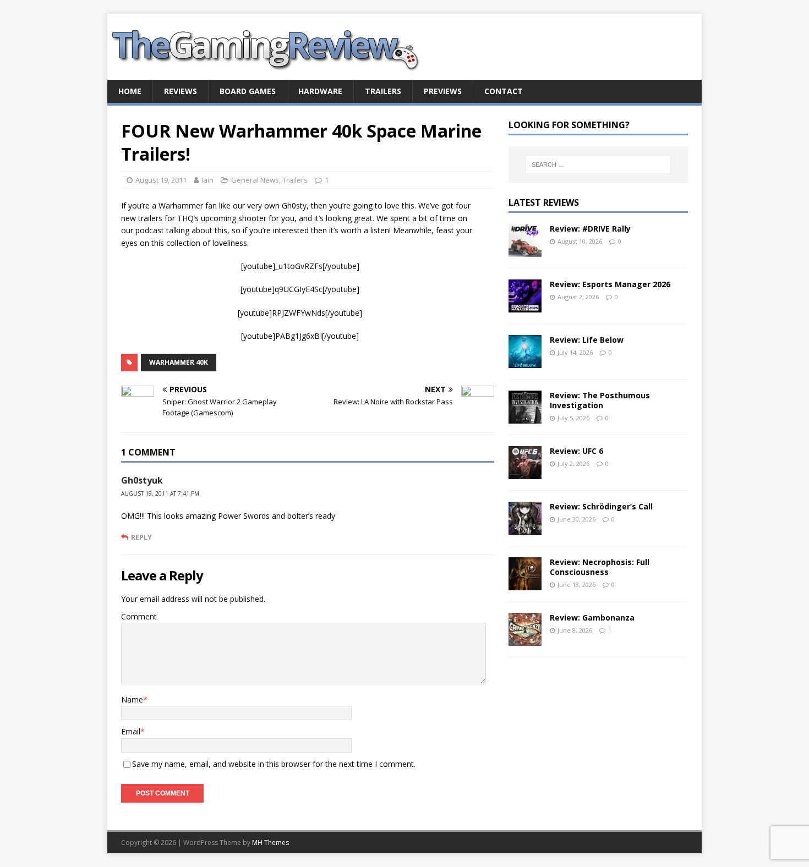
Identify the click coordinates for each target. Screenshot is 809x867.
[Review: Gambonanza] (525, 639)
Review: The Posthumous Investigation (600, 400)
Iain (207, 180)
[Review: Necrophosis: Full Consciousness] (525, 583)
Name (132, 699)
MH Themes (270, 842)
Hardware (320, 91)
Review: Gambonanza (592, 617)
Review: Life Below (587, 339)
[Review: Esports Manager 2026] (525, 305)
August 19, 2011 (161, 180)
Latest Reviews (544, 202)
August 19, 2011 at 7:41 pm (160, 493)
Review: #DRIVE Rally (590, 228)
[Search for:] (598, 164)
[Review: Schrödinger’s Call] (525, 528)
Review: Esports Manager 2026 (610, 284)
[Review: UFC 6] (525, 472)
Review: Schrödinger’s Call (601, 506)
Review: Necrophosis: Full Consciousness (599, 567)
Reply (141, 537)
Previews (443, 91)
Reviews (180, 91)
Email (130, 731)
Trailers (383, 91)
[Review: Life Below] (525, 361)
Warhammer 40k (178, 362)
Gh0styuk (142, 480)
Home (129, 91)
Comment (139, 616)
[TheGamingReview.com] (272, 73)
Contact (503, 91)
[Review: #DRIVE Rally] (525, 250)
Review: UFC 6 (576, 451)
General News (255, 180)
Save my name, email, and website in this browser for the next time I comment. (274, 764)
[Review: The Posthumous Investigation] (525, 416)
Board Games (248, 91)
